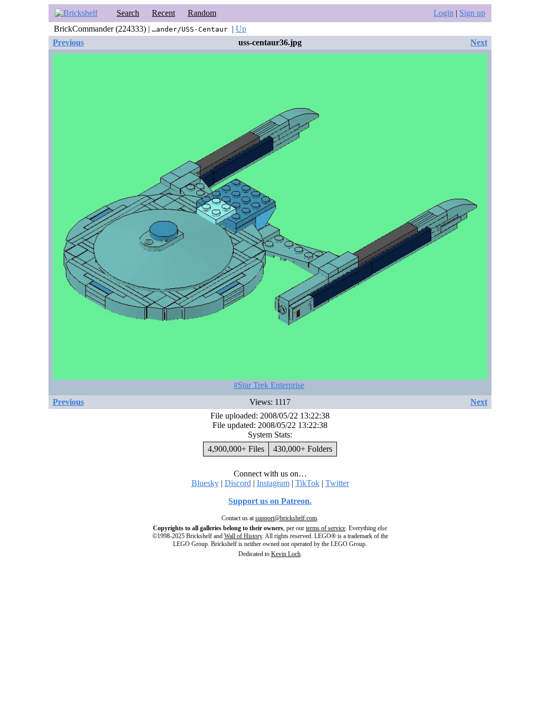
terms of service (325, 528)
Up (241, 28)
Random (202, 12)
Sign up (472, 12)
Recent (163, 12)
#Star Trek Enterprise (269, 385)
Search (128, 12)
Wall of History (243, 536)
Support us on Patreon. (270, 501)
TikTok (307, 483)
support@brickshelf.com (286, 518)
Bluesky (205, 483)
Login (443, 12)
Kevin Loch (286, 554)
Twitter (337, 483)
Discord (238, 483)
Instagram (273, 483)
